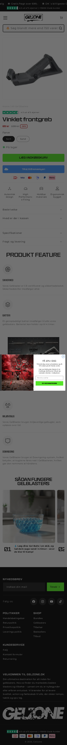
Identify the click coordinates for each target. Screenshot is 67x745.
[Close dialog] (63, 356)
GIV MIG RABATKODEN (49, 383)
